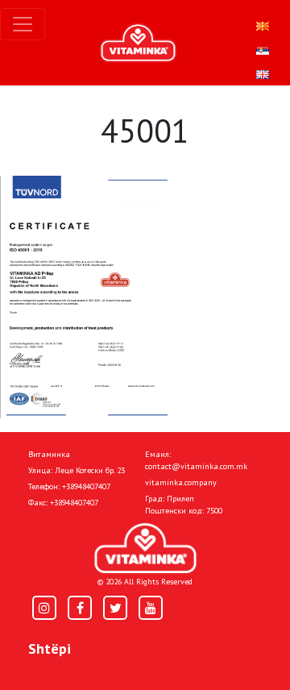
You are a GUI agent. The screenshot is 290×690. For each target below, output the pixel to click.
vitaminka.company (181, 482)
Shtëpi (49, 648)
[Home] (145, 548)
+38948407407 (86, 486)
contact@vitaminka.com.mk (196, 466)
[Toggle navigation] (22, 24)
